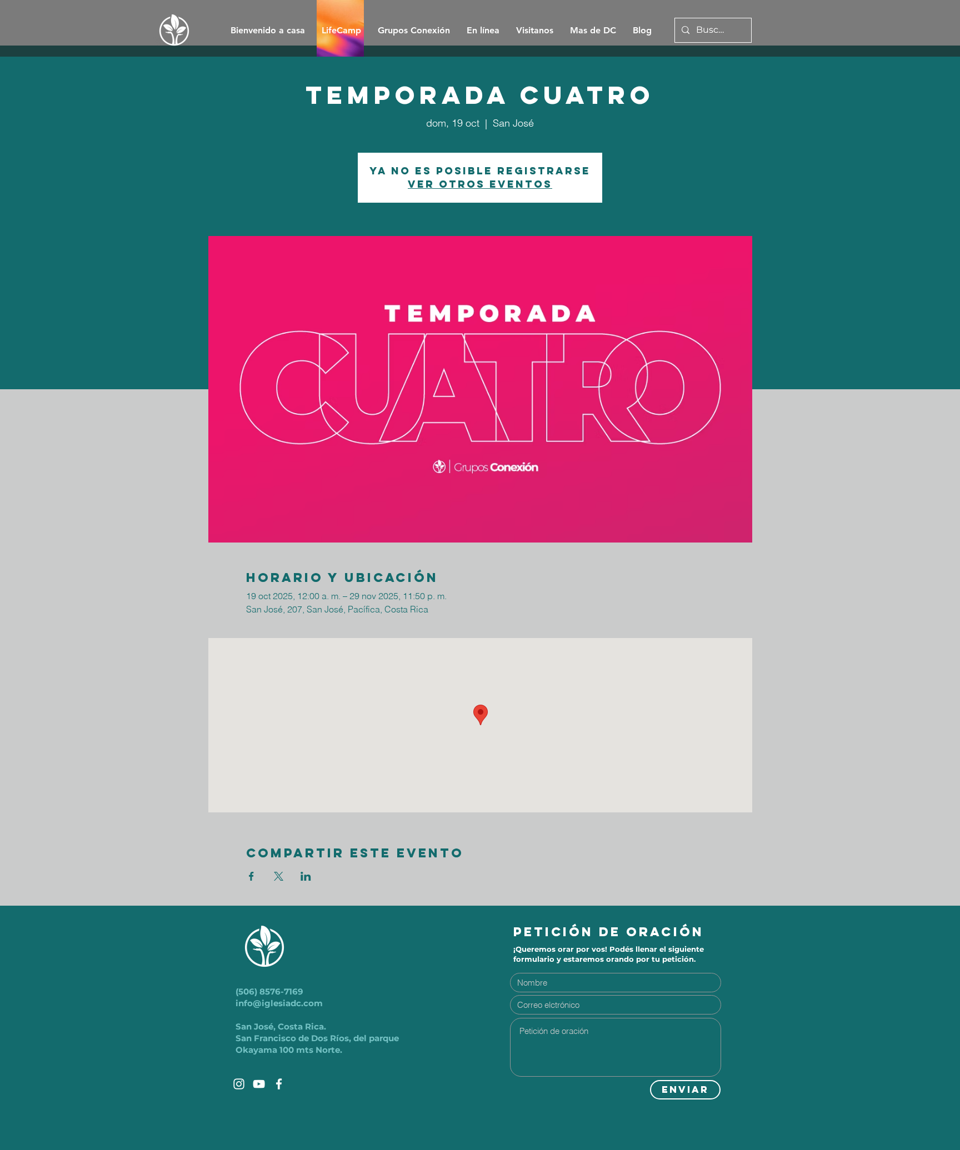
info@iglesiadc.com (279, 1003)
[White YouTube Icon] (259, 1084)
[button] (593, 30)
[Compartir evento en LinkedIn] (306, 876)
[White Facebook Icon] (279, 1084)
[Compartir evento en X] (278, 876)
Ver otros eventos (480, 184)
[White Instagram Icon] (239, 1084)
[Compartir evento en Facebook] (251, 876)
